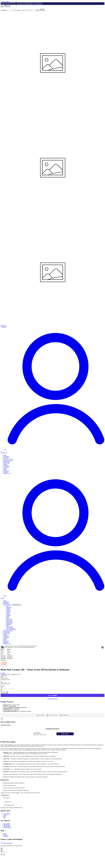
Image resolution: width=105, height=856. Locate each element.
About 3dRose (6, 813)
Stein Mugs (8, 607)
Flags (7, 625)
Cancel (37, 10)
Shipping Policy (7, 826)
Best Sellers (6, 457)
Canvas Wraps (9, 621)
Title (2, 682)
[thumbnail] (4, 664)
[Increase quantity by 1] (1, 690)
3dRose (3, 673)
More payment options (52, 698)
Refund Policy (6, 825)
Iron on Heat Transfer (11, 629)
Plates (7, 617)
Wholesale (3, 326)
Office (4, 469)
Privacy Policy (6, 823)
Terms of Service (7, 827)
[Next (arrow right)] (2, 853)
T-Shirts (8, 610)
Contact (5, 815)
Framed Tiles (9, 623)
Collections (5, 836)
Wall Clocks (9, 620)
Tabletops (5, 472)
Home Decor (6, 470)
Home (4, 455)
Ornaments (8, 624)
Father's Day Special (8, 460)
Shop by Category (9, 459)
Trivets (7, 616)
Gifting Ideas (6, 466)
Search (4, 833)
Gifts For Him (6, 461)
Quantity (2, 686)
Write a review (65, 733)
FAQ (4, 816)
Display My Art (6, 473)
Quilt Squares (9, 626)
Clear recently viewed (5, 725)
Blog (4, 817)
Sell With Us (3, 325)
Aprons (8, 612)
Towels (8, 613)
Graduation (5, 465)
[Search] (42, 10)
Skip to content (5, 1)
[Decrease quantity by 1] (1, 687)
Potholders (8, 615)
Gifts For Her (6, 462)
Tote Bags (8, 611)
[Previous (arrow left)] (1, 853)
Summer (5, 464)
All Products (6, 456)
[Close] (2, 848)
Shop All (5, 834)
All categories (18, 10)
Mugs (7, 606)
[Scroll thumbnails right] (4, 660)
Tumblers (8, 608)
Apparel (5, 468)
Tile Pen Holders (10, 628)
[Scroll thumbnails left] (2, 660)
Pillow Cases (9, 619)
